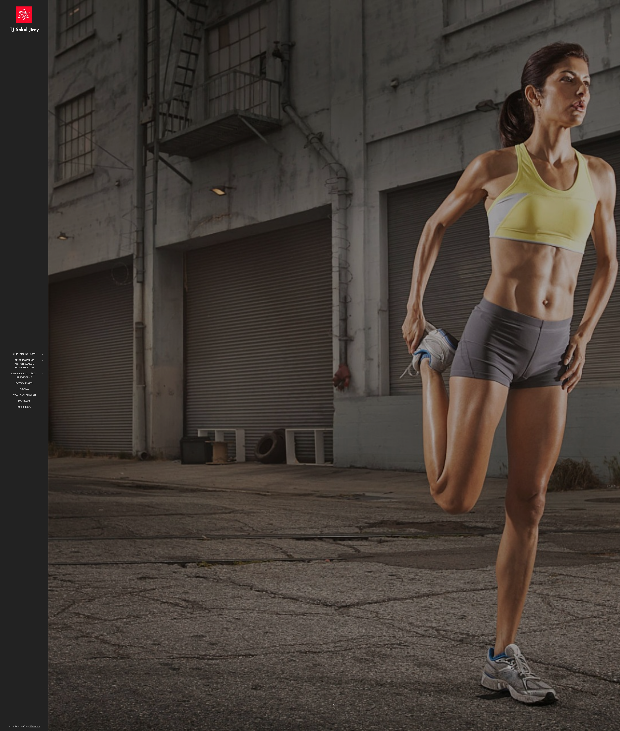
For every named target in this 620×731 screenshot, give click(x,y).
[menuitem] (24, 354)
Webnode (35, 726)
